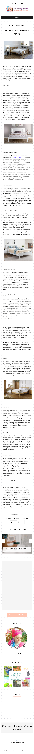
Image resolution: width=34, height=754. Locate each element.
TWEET (17, 518)
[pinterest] (21, 3)
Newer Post (12, 615)
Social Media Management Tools (17, 742)
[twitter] (15, 3)
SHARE (9, 518)
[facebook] (12, 3)
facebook (18, 729)
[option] (17, 545)
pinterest (19, 726)
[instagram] (18, 3)
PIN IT (14, 522)
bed (7, 306)
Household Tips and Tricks (16, 25)
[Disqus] (17, 589)
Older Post (21, 615)
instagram (7, 726)
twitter (29, 726)
